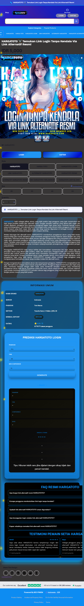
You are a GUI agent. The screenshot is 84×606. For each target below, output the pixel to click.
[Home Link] (20, 13)
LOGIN (61, 15)
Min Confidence (15, 364)
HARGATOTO (9, 221)
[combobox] (39, 21)
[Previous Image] (4, 99)
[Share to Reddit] (30, 573)
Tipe (10, 354)
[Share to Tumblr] (36, 573)
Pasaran (12, 345)
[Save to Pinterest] (24, 573)
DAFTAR (73, 15)
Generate (42, 375)
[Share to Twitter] (6, 573)
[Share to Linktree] (18, 573)
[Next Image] (80, 99)
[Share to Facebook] (12, 573)
